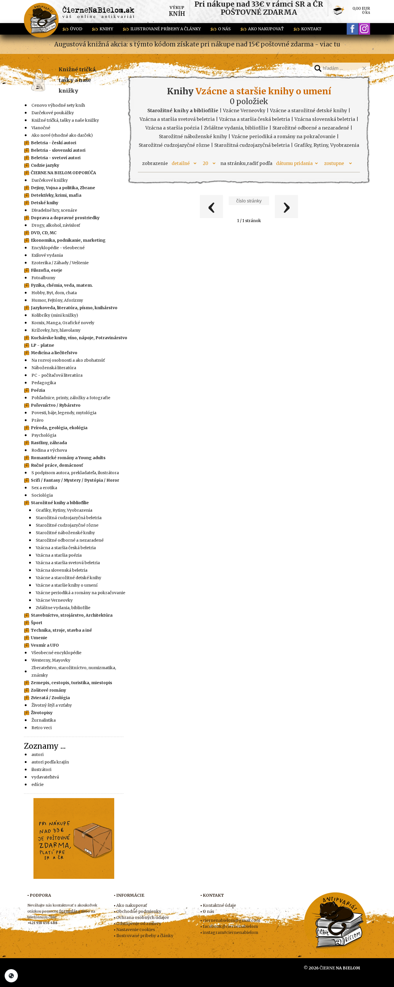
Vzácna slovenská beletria (61, 570)
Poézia (38, 390)
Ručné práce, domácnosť (57, 465)
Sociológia (42, 495)
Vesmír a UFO (45, 645)
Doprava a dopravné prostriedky (65, 217)
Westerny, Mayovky (50, 660)
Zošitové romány (48, 690)
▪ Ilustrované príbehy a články (143, 935)
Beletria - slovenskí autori (58, 150)
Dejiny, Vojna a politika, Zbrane (63, 187)
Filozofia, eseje (46, 270)
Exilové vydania (47, 255)
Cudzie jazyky (45, 165)
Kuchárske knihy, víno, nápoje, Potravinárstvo (79, 337)
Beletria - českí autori (53, 142)
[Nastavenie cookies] (11, 975)
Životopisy (41, 712)
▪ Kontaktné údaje (218, 905)
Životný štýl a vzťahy (51, 705)
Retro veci (41, 727)
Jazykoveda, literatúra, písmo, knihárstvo (74, 307)
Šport (36, 622)
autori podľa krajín (50, 762)
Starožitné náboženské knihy (65, 532)
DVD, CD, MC (44, 232)
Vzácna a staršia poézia (59, 555)
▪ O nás (207, 911)
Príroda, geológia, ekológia (59, 427)
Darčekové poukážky (52, 112)
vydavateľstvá (45, 777)
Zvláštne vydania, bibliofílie (63, 607)
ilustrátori (41, 769)
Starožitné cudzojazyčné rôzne (67, 525)
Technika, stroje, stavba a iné (61, 630)
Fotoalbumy (43, 277)
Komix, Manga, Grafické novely (62, 322)
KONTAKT (311, 28)
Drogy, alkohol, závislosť (55, 225)
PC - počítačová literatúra (56, 375)
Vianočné (40, 127)
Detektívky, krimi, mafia (56, 195)
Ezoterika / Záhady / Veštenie (60, 262)
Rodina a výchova (49, 450)
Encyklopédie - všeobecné (58, 247)
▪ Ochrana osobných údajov (141, 917)
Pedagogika (43, 382)
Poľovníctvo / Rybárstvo (55, 405)
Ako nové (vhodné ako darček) (62, 135)
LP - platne (42, 345)
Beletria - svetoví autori (55, 157)
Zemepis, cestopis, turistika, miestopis (71, 682)
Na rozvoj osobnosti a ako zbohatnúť (68, 360)
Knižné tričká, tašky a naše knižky (78, 80)
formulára (69, 911)
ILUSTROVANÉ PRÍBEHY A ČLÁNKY (165, 28)
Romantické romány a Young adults (68, 457)
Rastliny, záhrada (49, 442)
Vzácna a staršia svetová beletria (68, 562)
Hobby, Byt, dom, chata (54, 292)
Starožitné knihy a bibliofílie (60, 502)
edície (37, 784)
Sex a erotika (44, 487)
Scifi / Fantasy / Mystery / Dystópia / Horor (75, 480)
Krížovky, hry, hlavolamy (55, 330)
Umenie (39, 637)
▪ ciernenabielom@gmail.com (230, 920)
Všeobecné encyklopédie (56, 652)
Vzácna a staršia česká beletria (66, 547)
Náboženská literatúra (53, 367)
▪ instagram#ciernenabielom (229, 932)
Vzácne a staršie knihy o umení (66, 585)
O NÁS (224, 28)
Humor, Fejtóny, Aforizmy (57, 300)
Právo (37, 420)
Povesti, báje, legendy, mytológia (63, 412)
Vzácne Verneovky (54, 600)
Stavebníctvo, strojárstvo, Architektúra (71, 615)
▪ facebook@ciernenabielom (229, 926)
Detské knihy (44, 202)
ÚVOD (76, 28)
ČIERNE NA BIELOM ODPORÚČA (63, 172)
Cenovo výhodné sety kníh (58, 105)
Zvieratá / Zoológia (50, 697)
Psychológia (43, 435)
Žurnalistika (43, 720)
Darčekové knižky (49, 180)
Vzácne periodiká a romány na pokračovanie (80, 592)
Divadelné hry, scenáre (54, 210)
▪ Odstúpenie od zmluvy (137, 923)
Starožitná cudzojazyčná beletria (69, 517)
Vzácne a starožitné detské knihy (68, 577)
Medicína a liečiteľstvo (54, 352)
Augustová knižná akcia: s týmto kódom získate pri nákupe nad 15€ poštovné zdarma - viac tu (197, 44)
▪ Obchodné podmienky (137, 911)
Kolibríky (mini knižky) (54, 315)
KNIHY (106, 28)
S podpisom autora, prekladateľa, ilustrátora (75, 472)
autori (37, 754)
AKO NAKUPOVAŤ (266, 28)
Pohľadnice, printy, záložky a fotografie (70, 397)
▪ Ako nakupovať (130, 905)
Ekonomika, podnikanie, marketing (68, 240)
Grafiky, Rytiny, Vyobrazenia (64, 510)
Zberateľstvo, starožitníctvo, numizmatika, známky (73, 671)
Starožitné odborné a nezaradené (70, 540)
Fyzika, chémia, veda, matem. (62, 285)
